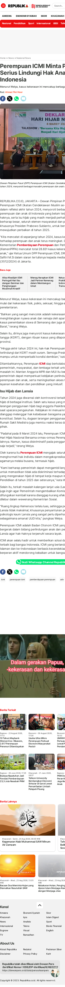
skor (44, 16)
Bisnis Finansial (54, 926)
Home (3, 58)
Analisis (27, 921)
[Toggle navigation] (3, 5)
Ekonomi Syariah (26, 16)
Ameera (4, 912)
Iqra (25, 917)
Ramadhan (28, 934)
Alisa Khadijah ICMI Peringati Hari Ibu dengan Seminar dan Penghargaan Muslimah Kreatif (13, 283)
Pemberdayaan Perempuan (35, 245)
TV (1, 934)
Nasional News (23, 58)
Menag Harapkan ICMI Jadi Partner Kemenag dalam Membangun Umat (41, 281)
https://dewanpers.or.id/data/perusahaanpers (25, 970)
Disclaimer (5, 953)
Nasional (6, 23)
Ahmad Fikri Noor (14, 92)
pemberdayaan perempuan (42, 579)
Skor (48, 912)
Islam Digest (52, 917)
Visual (26, 930)
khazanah (57, 16)
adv (62, 579)
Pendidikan (20, 23)
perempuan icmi (17, 579)
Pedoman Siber (54, 949)
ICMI (42, 363)
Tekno (26, 926)
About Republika (8, 949)
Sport (31, 23)
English (49, 930)
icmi (3, 579)
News (11, 58)
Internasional (43, 23)
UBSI (55, 23)
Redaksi (27, 949)
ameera (7, 16)
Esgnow (4, 930)
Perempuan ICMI (31, 452)
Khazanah (5, 917)
